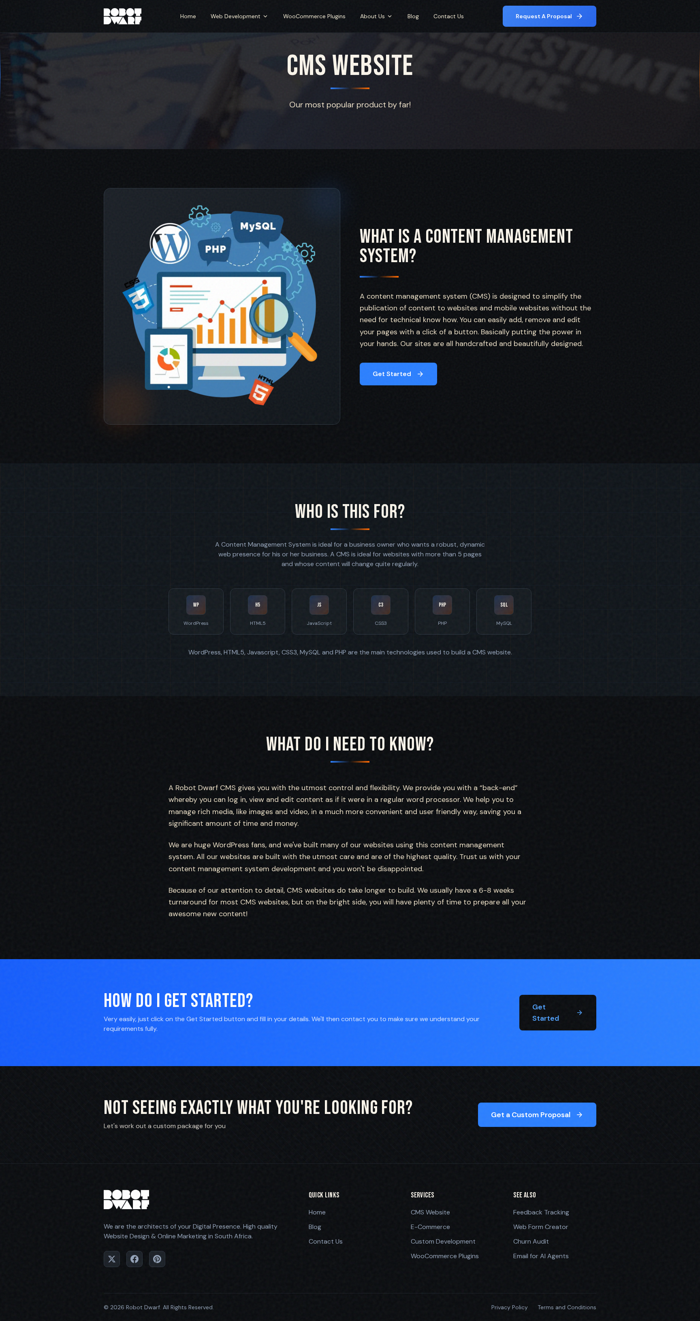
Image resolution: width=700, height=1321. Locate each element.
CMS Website (430, 1212)
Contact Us (448, 16)
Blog (413, 16)
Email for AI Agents (541, 1256)
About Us (372, 16)
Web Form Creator (540, 1227)
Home (188, 16)
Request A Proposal (544, 16)
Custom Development (443, 1241)
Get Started (392, 374)
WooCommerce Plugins (314, 16)
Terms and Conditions (567, 1307)
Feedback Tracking (541, 1212)
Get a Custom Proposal (530, 1115)
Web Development (235, 16)
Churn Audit (531, 1241)
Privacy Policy (509, 1307)
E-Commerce (430, 1227)
